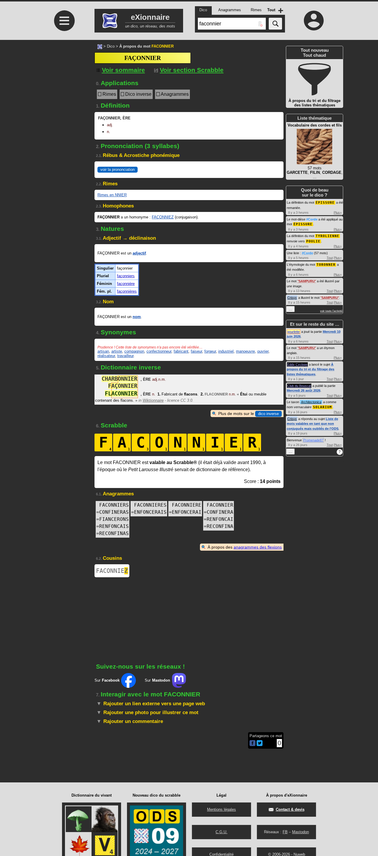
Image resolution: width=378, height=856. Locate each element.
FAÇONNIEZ (163, 217)
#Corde (311, 219)
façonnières (127, 291)
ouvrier (262, 351)
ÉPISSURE (325, 203)
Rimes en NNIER (112, 195)
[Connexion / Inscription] (314, 20)
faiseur (196, 351)
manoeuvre (245, 351)
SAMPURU (307, 281)
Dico (111, 46)
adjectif (139, 253)
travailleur (125, 356)
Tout (330, 258)
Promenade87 (313, 440)
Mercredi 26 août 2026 (303, 390)
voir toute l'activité (331, 310)
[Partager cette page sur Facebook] (252, 743)
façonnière (126, 283)
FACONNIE (112, 570)
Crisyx (292, 297)
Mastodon (300, 832)
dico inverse (268, 413)
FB (285, 832)
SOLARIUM (322, 407)
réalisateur (106, 356)
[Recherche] (275, 24)
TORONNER (326, 265)
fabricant (181, 351)
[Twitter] (260, 744)
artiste (116, 351)
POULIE (313, 241)
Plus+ (338, 212)
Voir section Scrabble (192, 70)
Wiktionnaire (153, 400)
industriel (226, 351)
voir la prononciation (117, 169)
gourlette (293, 331)
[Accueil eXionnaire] (99, 46)
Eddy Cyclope (297, 364)
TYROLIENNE (327, 236)
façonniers (126, 276)
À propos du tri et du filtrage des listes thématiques (310, 369)
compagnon (134, 351)
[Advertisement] (63, 89)
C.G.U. (221, 832)
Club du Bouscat (299, 386)
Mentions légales (221, 809)
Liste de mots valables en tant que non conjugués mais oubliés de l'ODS (312, 423)
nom (137, 316)
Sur (107, 680)
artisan (103, 351)
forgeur (210, 351)
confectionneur (158, 351)
